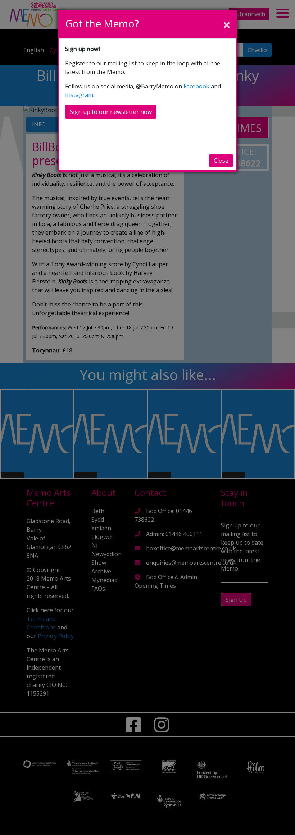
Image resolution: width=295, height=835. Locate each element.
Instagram (79, 95)
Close (221, 161)
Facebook (196, 86)
